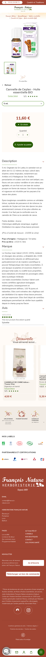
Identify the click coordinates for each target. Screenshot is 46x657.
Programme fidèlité (9, 541)
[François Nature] (23, 9)
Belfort (4, 521)
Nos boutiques (31, 537)
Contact (29, 540)
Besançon (5, 514)
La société (5, 534)
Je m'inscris (33, 563)
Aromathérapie (22, 16)
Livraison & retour (8, 537)
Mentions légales (32, 626)
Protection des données (16, 629)
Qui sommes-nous (8, 539)
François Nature (11, 16)
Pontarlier (5, 516)
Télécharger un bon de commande (23, 574)
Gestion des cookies (30, 629)
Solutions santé (32, 542)
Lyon (3, 518)
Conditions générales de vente (16, 626)
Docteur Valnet (13, 96)
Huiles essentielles (34, 16)
